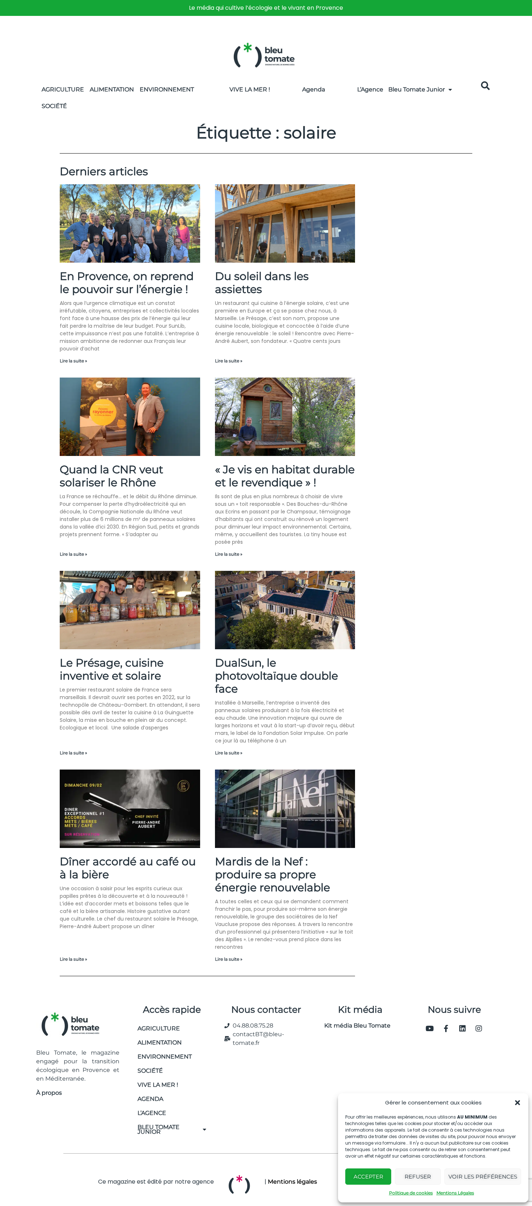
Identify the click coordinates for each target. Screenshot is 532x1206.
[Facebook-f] (446, 1028)
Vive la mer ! (158, 1084)
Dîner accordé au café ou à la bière (128, 868)
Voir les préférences (482, 1176)
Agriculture (63, 89)
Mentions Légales (455, 1193)
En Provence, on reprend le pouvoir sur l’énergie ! (127, 283)
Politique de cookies (411, 1193)
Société (54, 106)
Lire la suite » (73, 360)
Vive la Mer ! (249, 89)
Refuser (418, 1176)
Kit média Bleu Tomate (354, 1025)
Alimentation (112, 89)
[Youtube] (430, 1028)
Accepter (368, 1176)
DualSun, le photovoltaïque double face (276, 675)
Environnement (167, 89)
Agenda (313, 89)
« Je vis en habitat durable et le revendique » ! (285, 476)
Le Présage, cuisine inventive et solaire (112, 669)
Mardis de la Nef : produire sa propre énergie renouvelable (272, 874)
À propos (49, 1092)
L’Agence (370, 89)
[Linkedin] (462, 1028)
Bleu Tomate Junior (416, 89)
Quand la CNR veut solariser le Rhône (111, 476)
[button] (517, 1102)
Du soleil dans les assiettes (262, 283)
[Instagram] (479, 1028)
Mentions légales (292, 1181)
